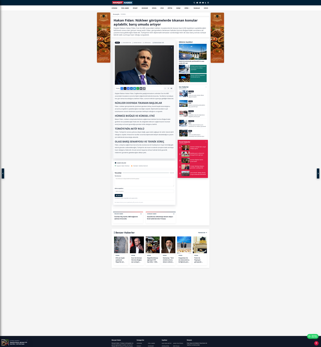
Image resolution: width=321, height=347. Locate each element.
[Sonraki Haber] (318, 173)
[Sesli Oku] (171, 88)
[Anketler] (197, 2)
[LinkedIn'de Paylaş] (131, 88)
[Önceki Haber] (3, 173)
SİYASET (135, 8)
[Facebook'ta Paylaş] (122, 88)
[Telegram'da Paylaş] (134, 88)
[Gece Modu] (205, 2)
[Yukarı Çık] (316, 343)
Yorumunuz (118, 176)
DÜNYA (154, 8)
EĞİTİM (170, 8)
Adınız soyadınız (119, 188)
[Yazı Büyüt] (168, 88)
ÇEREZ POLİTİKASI (178, 343)
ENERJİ (178, 8)
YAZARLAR (197, 8)
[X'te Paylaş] (125, 88)
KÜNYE (206, 8)
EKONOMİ (145, 8)
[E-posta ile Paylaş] (141, 88)
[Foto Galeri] (200, 2)
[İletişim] (203, 2)
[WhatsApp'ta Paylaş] (137, 88)
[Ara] (194, 2)
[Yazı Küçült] (165, 88)
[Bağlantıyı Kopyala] (144, 88)
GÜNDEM (114, 8)
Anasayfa (116, 14)
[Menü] (208, 2)
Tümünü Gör (201, 232)
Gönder (119, 195)
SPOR (162, 8)
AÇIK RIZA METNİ (166, 343)
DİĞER (186, 8)
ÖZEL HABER (125, 8)
